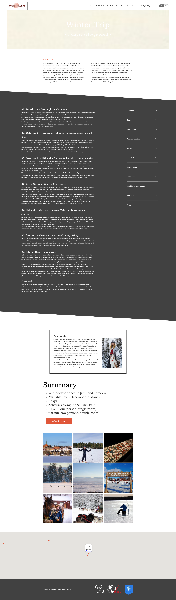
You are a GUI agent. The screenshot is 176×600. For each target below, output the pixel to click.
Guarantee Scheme (49, 589)
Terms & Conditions (64, 589)
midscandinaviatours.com (62, 357)
